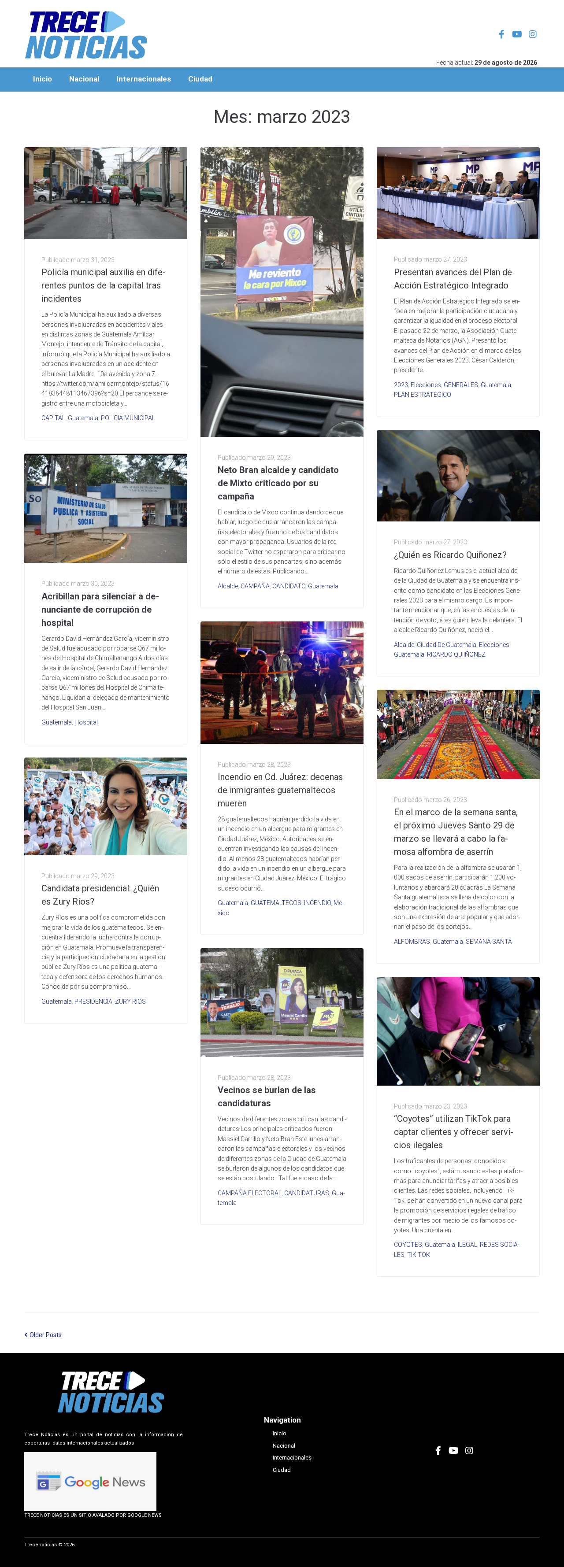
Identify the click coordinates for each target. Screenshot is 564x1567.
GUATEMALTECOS (276, 902)
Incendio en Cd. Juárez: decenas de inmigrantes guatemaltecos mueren (280, 790)
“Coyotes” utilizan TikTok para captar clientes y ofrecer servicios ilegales (453, 1131)
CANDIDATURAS (306, 1193)
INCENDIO (317, 902)
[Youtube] (517, 34)
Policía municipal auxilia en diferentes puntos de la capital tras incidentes (103, 285)
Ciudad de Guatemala (446, 644)
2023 (401, 384)
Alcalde (228, 586)
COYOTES (408, 1244)
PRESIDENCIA (93, 1001)
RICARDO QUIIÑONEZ (456, 654)
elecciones (426, 384)
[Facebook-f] (501, 34)
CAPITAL (53, 417)
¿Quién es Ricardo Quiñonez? (450, 555)
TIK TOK (418, 1254)
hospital (86, 722)
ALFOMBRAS (412, 941)
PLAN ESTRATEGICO (422, 394)
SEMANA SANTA (489, 941)
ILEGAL (467, 1244)
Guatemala (83, 417)
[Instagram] (532, 34)
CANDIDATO (288, 586)
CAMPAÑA (255, 586)
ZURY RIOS (130, 1001)
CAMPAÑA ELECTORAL (250, 1193)
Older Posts (43, 1334)
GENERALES (461, 384)
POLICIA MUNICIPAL (128, 417)
